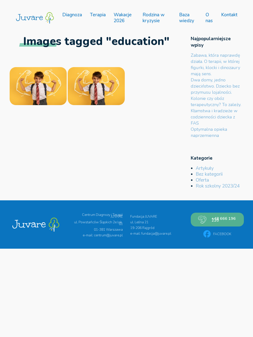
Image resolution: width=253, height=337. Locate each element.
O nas (209, 18)
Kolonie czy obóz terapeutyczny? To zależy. (216, 101)
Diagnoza (72, 15)
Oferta (202, 180)
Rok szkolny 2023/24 (218, 186)
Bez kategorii (209, 174)
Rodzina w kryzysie (154, 18)
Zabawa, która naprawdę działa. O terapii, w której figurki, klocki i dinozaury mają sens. (215, 64)
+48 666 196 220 (223, 219)
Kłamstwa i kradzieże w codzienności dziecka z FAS (214, 117)
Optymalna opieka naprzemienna (209, 132)
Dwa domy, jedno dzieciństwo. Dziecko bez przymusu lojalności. (215, 86)
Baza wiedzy (186, 18)
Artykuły (205, 168)
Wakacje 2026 (123, 18)
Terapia (98, 15)
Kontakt (229, 15)
